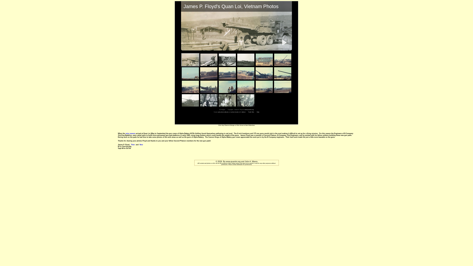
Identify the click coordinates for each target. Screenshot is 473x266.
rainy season (130, 133)
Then (133, 145)
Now (141, 145)
